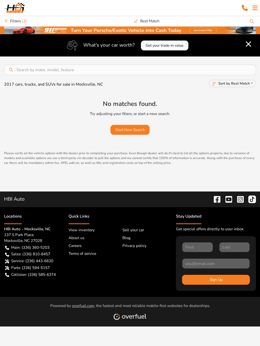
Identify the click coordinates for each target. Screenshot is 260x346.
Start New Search (130, 129)
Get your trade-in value (165, 45)
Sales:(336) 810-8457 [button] (30, 254)
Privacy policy (134, 245)
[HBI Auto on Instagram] (238, 199)
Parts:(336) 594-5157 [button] (30, 267)
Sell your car (133, 230)
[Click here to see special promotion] (130, 29)
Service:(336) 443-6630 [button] (32, 260)
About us (76, 237)
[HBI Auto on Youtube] (227, 199)
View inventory (82, 230)
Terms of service (82, 253)
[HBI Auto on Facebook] (215, 199)
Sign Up (216, 279)
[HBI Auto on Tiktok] (250, 199)
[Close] (248, 44)
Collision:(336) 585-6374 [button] (33, 274)
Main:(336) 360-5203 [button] (30, 247)
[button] (245, 8)
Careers (75, 245)
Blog (126, 237)
